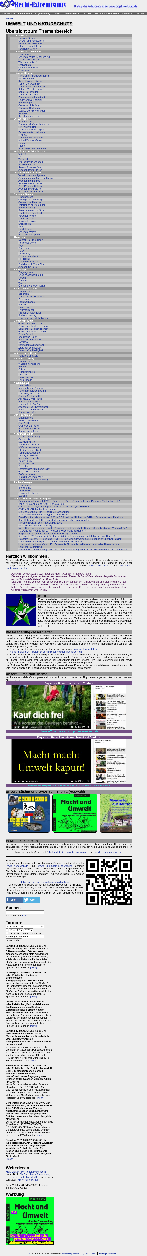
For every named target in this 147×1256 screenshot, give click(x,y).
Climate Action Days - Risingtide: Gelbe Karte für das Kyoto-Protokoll (53, 506)
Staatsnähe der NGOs (29, 444)
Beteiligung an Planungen (32, 205)
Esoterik (22, 496)
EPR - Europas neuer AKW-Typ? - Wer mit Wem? (43, 514)
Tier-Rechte (24, 259)
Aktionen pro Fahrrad (29, 180)
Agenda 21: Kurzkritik (29, 396)
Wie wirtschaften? (27, 62)
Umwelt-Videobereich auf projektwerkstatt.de (69, 731)
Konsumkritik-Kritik (28, 412)
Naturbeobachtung (24, 358)
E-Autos (22, 135)
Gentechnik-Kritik (23, 320)
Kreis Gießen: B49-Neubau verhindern (26, 1171)
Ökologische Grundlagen (31, 199)
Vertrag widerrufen (107, 1254)
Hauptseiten (24, 54)
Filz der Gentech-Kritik (29, 312)
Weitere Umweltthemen (26, 353)
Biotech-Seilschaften (25, 288)
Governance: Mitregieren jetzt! (34, 469)
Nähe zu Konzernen (28, 420)
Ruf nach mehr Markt (29, 428)
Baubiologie (20, 269)
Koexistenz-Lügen (27, 337)
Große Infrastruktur (28, 67)
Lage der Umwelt (27, 38)
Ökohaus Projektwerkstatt (31, 285)
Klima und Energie (24, 73)
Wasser (22, 283)
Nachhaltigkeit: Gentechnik (32, 390)
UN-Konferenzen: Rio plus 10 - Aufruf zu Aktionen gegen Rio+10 (51, 541)
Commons (23, 70)
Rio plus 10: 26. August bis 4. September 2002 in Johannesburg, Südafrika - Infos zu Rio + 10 (66, 536)
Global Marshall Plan (29, 471)
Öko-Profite (24, 423)
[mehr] (33, 967)
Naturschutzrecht (27, 232)
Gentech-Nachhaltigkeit (30, 350)
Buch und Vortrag (27, 315)
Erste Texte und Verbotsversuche (35, 318)
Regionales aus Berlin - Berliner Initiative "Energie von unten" (50, 533)
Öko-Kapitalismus (23, 415)
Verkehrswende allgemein (32, 175)
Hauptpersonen (26, 310)
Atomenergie (25, 102)
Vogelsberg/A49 (26, 164)
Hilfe (24, 915)
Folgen (22, 143)
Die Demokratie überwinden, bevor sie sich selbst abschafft (28, 1175)
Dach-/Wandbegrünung (30, 275)
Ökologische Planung (29, 202)
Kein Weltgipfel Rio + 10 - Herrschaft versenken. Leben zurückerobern (54, 520)
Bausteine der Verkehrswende (34, 124)
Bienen (22, 366)
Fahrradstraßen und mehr (31, 132)
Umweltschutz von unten (27, 51)
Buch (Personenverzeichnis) (33, 479)
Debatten (86, 13)
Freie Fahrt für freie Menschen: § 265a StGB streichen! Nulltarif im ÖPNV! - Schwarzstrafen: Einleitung (71, 517)
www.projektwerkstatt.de (85, 649)
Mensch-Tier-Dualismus (30, 240)
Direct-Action (8, 13)
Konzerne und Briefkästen (31, 296)
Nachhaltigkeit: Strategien (31, 388)
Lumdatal (23, 156)
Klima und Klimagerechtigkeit (33, 75)
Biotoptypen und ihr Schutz (32, 210)
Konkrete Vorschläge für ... (32, 137)
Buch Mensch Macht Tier (31, 264)
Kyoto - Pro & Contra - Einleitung (35, 525)
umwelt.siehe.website (100, 565)
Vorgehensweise (27, 215)
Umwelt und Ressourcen (31, 40)
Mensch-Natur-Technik (30, 43)
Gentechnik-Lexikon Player (32, 331)
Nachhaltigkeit (21, 382)
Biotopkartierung (27, 207)
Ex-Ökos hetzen (26, 474)
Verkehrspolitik (22, 119)
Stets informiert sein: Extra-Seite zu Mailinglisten (45, 882)
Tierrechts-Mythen (27, 242)
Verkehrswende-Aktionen (27, 172)
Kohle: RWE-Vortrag (28, 94)
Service (140, 13)
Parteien (22, 304)
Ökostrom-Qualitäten (29, 108)
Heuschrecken (25, 377)
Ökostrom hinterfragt (28, 105)
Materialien (127, 13)
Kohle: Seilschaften (28, 92)
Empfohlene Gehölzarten (31, 213)
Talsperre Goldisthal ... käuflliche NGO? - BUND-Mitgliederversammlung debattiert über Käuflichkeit (69, 539)
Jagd (21, 226)
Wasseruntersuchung (29, 364)
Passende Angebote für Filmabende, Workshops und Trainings (69, 785)
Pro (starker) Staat (27, 463)
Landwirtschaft (25, 229)
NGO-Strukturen (26, 442)
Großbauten (24, 65)
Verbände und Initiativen (31, 191)
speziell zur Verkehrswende (108, 852)
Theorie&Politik (71, 13)
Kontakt (65, 1254)
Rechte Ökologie (23, 482)
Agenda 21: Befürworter (30, 409)
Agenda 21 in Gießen (29, 404)
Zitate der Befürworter (29, 347)
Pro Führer (23, 466)
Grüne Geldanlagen (28, 426)
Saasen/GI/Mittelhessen (106, 13)
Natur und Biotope (23, 194)
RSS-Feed (90, 1254)
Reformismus (25, 461)
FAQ (82, 1254)
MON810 (23, 342)
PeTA (21, 250)
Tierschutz (19, 237)
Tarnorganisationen (28, 455)
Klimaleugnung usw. (28, 116)
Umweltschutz (21, 35)
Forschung (23, 299)
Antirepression (25, 13)
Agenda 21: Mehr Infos (30, 399)
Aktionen (23, 113)
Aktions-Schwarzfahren (30, 183)
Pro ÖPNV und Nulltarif (30, 186)
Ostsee (22, 369)
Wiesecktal (24, 159)
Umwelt (57, 13)
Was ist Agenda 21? (28, 393)
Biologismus (24, 487)
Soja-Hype (23, 248)
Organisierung (42, 13)
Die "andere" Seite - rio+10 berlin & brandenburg (43, 512)
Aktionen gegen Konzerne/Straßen (36, 178)
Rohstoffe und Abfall (28, 355)
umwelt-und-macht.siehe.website (55, 866)
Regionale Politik (27, 221)
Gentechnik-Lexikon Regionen (34, 326)
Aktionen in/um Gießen (30, 170)
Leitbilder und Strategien (31, 129)
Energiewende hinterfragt (31, 97)
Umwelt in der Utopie (29, 59)
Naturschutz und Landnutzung (34, 57)
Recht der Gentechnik (29, 339)
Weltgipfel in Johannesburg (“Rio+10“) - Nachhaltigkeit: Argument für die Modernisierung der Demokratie (72, 549)
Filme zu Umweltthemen (30, 46)
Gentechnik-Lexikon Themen (33, 329)
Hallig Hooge (25, 380)
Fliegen (22, 145)
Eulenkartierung (26, 372)
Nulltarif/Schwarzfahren (30, 140)
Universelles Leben (28, 261)
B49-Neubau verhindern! (31, 162)
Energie (22, 280)
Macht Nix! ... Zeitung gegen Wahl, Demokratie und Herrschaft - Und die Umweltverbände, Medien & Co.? (72, 528)
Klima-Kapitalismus (28, 78)
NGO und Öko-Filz (23, 434)
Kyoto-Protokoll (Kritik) (30, 81)
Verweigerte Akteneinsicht (31, 345)
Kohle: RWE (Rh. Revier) (31, 89)
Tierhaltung (24, 253)
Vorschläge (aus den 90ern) (32, 148)
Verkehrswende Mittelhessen (29, 151)
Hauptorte (23, 307)
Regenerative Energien (30, 100)
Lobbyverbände (26, 302)
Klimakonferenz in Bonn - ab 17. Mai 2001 (40, 522)
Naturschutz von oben (29, 458)
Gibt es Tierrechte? (28, 256)
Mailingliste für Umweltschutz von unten (69, 852)
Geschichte (24, 439)
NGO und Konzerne (28, 447)
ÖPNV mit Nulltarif (27, 127)
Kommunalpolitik (27, 218)
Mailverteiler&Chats (28, 1179)
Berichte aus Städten (29, 401)
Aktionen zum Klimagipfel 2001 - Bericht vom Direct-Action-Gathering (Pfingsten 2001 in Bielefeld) (69, 501)
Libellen (22, 374)
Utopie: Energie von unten (32, 110)
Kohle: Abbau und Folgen (31, 86)
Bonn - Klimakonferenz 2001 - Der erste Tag (41, 504)
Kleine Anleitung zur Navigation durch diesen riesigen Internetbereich (46, 652)
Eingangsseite (25, 197)
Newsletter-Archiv (27, 49)
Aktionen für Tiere (27, 267)
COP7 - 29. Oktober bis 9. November (37, 509)
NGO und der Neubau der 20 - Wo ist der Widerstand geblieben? (52, 531)
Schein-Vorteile (26, 334)
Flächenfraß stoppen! (29, 234)
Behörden (23, 294)
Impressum (74, 1254)
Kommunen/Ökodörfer (29, 452)
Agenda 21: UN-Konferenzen (33, 407)
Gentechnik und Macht (30, 323)
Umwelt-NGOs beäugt (29, 436)
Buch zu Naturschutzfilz (30, 477)
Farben (22, 277)
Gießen (22, 154)
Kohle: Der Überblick (29, 84)
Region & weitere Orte (29, 167)
